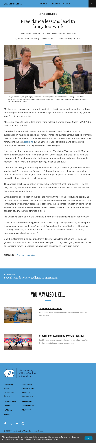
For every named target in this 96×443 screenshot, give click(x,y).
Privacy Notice (53, 439)
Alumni (6, 388)
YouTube (17, 423)
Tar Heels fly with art (50, 308)
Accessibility (8, 384)
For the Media (27, 401)
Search (66, 3)
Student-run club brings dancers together (61, 335)
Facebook (5, 423)
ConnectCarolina (28, 388)
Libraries (7, 405)
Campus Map (9, 392)
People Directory (28, 405)
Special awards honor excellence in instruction (30, 278)
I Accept (88, 438)
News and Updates (92, 3)
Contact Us (26, 392)
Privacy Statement (8, 410)
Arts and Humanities (26, 255)
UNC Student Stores (26, 410)
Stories (43, 3)
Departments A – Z (28, 396)
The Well (7, 414)
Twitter (11, 423)
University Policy (10, 401)
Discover (55, 3)
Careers (7, 396)
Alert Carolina (27, 384)
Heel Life (28, 141)
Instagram (23, 423)
